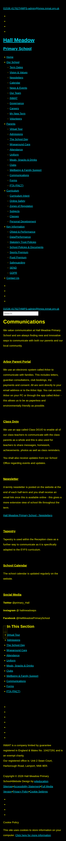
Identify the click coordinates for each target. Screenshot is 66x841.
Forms (10, 686)
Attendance (13, 655)
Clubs (9, 670)
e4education (41, 781)
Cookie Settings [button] (39, 791)
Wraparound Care (16, 650)
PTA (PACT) (13, 691)
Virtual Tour (13, 634)
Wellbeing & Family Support (22, 675)
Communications (16, 681)
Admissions (13, 639)
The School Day (15, 645)
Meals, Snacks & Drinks (20, 665)
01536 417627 (11, 8)
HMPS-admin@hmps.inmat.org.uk (39, 8)
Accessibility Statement (27, 786)
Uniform (11, 660)
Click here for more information (33, 835)
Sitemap (8, 786)
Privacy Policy (21, 791)
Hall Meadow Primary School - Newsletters (27, 515)
